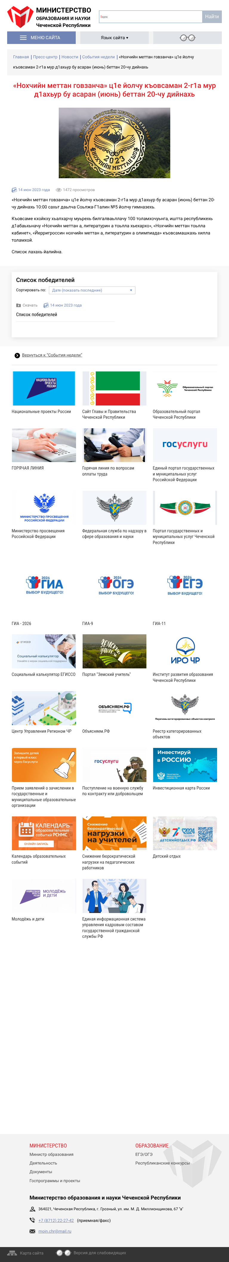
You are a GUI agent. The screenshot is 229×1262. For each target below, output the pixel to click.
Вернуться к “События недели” (52, 355)
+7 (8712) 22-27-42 (56, 1220)
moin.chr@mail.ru (54, 1231)
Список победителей (36, 314)
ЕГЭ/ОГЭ (144, 1154)
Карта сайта (32, 1253)
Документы (41, 1172)
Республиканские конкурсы (162, 1163)
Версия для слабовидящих (100, 1253)
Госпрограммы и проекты (55, 1181)
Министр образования (51, 1154)
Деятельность (43, 1163)
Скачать (30, 305)
